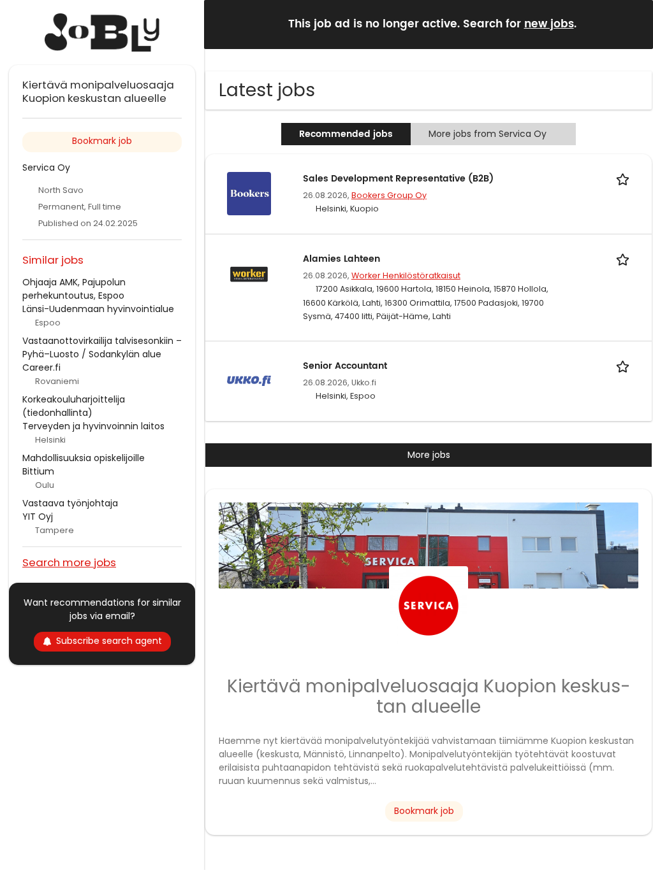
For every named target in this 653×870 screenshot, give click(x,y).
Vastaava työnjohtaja (70, 503)
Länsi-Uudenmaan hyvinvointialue (98, 309)
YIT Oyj (37, 516)
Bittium (38, 471)
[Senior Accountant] (248, 380)
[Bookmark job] (625, 178)
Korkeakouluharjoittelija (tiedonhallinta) (73, 406)
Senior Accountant (345, 366)
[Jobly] (102, 32)
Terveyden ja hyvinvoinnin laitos (93, 426)
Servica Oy (46, 167)
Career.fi (41, 367)
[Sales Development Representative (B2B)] (248, 193)
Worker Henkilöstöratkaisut (405, 275)
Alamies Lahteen (341, 259)
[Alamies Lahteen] (248, 273)
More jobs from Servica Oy (488, 133)
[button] (633, 24)
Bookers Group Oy (389, 195)
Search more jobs (69, 562)
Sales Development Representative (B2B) (398, 178)
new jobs (549, 24)
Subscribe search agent (109, 640)
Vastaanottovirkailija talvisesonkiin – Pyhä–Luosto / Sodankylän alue (102, 347)
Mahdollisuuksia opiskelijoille (83, 458)
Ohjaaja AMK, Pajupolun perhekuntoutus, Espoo (74, 289)
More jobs (428, 454)
